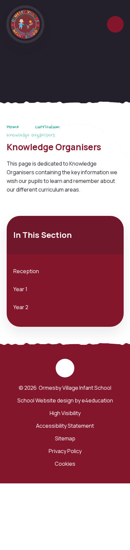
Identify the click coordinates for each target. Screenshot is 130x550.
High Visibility (65, 413)
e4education (97, 400)
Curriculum (47, 127)
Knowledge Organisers (31, 135)
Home (13, 127)
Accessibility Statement (65, 425)
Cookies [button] (65, 463)
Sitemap (65, 438)
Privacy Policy (65, 451)
